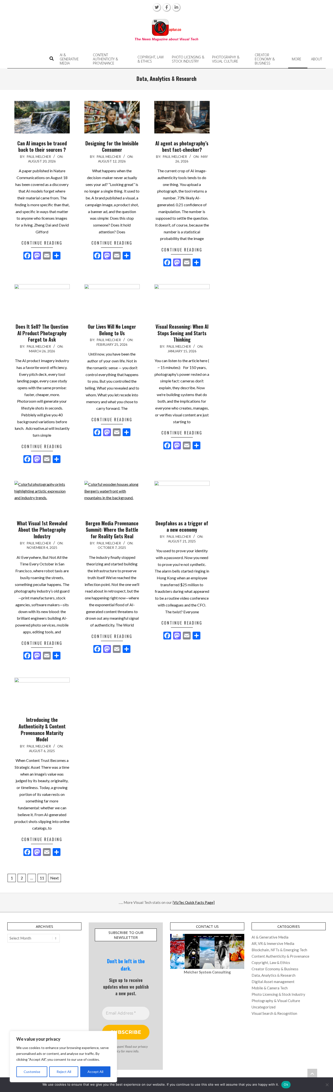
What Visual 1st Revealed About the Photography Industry (42, 529)
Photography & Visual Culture (276, 1000)
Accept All (95, 1072)
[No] (326, 1084)
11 (42, 878)
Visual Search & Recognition (274, 1013)
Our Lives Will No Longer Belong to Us (112, 330)
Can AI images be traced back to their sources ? (42, 146)
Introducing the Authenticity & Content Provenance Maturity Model (42, 729)
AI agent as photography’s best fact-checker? (181, 146)
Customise (32, 1072)
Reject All (64, 1072)
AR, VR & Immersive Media (273, 943)
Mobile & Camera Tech (270, 988)
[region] (63, 1056)
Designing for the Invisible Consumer (111, 146)
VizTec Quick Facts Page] (194, 902)
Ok (286, 1084)
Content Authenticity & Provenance (280, 956)
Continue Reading (41, 243)
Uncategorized (263, 1007)
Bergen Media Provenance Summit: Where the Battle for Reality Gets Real (112, 529)
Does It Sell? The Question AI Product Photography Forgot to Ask (42, 333)
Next (54, 878)
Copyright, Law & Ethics (271, 962)
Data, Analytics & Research (273, 975)
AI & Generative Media (270, 937)
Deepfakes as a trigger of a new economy (182, 526)
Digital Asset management (273, 981)
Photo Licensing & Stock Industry (278, 994)
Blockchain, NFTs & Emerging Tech (279, 950)
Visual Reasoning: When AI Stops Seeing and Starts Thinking (182, 333)
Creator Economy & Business (275, 969)
